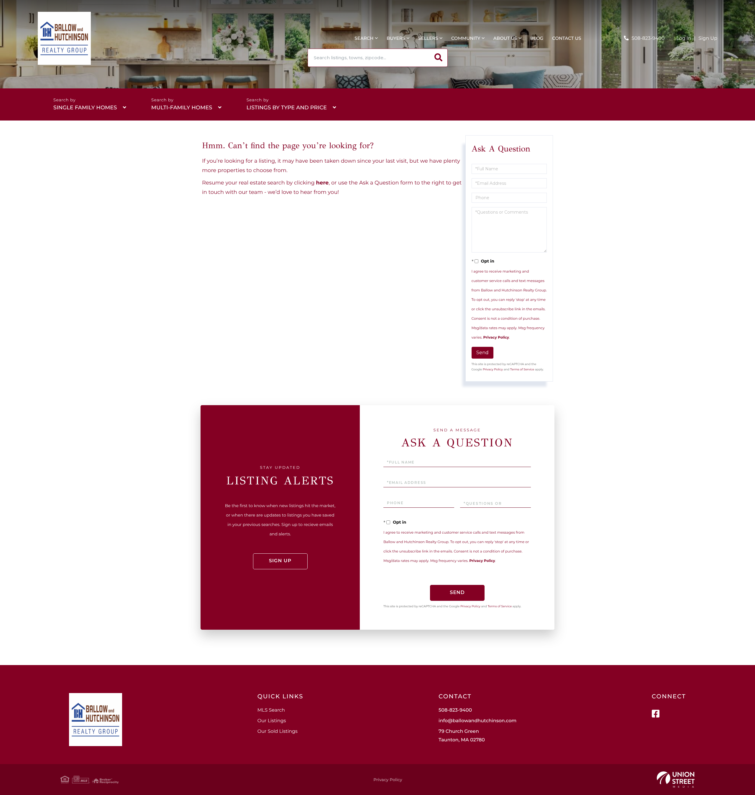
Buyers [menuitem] (396, 38)
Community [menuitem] (465, 38)
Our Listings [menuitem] (271, 721)
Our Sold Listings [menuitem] (277, 731)
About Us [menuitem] (505, 38)
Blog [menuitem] (536, 38)
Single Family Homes (85, 107)
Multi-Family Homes (181, 107)
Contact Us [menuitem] (566, 38)
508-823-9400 (648, 38)
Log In (684, 38)
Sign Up (707, 38)
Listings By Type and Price (287, 107)
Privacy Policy (496, 337)
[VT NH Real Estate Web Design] (676, 779)
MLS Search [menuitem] (271, 710)
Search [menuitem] (363, 38)
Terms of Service (522, 369)
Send (482, 352)
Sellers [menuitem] (428, 38)
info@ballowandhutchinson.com (477, 721)
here (322, 182)
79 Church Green (462, 736)
